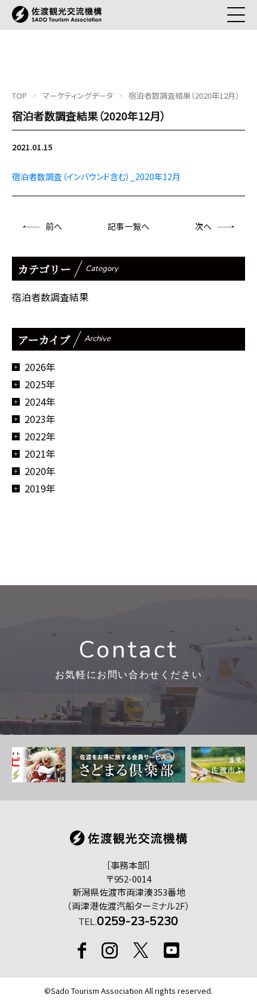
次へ (203, 226)
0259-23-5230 (137, 921)
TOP (19, 95)
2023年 (40, 419)
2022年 (40, 436)
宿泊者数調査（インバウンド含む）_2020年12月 (96, 176)
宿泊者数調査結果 (50, 297)
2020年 (40, 471)
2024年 (40, 401)
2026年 (40, 367)
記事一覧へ (128, 226)
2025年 (40, 384)
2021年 (40, 453)
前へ (53, 226)
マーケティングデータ (77, 95)
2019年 (40, 488)
